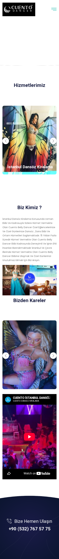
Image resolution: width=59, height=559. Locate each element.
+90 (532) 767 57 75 (29, 529)
